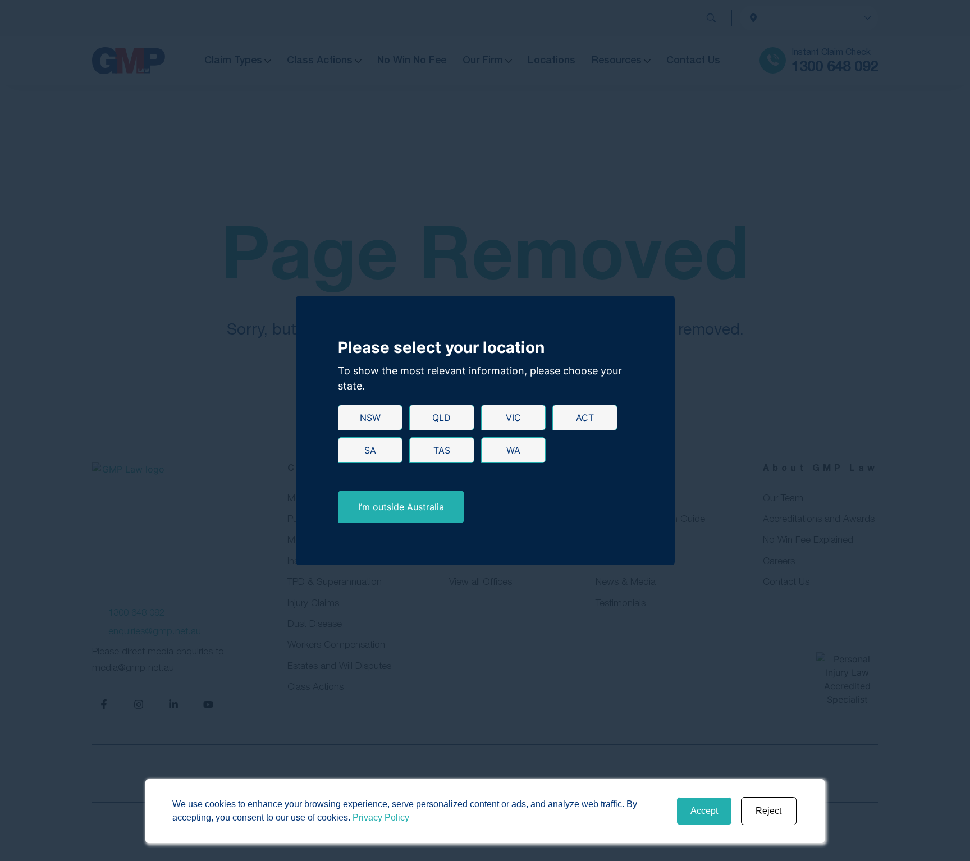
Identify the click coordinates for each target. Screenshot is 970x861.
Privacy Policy (381, 817)
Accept (704, 811)
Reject (768, 811)
